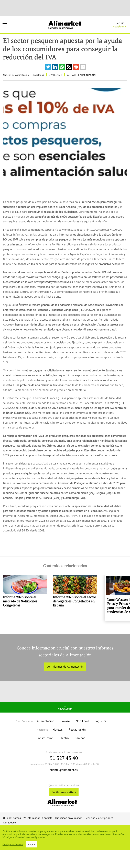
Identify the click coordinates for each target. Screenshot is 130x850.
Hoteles (58, 729)
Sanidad (80, 738)
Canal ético (9, 822)
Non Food (82, 721)
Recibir (119, 24)
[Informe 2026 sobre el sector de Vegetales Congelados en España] (75, 598)
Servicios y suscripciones (99, 818)
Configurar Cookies (13, 844)
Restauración (77, 729)
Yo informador (31, 818)
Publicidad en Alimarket (68, 818)
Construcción (45, 738)
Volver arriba (65, 709)
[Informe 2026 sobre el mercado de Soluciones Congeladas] (25, 598)
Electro (64, 738)
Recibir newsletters (64, 792)
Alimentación (45, 721)
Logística (100, 721)
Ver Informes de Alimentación (65, 666)
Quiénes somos (12, 818)
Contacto (47, 818)
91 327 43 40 (64, 758)
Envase (65, 721)
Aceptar (31, 844)
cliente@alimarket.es (64, 770)
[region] (65, 837)
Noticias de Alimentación (16, 74)
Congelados (38, 74)
